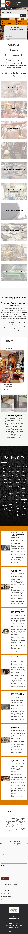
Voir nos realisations (6, 23)
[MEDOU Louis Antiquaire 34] (3, 3)
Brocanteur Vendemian (12, 817)
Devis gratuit (21, 23)
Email (2, 855)
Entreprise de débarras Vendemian (8, 823)
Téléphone (3, 860)
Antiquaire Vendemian (12, 820)
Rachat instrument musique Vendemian (8, 828)
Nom (2, 849)
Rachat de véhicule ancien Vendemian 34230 (17, 820)
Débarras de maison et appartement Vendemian (12, 826)
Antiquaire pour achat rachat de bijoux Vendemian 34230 (21, 825)
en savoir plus (14, 97)
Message (3, 865)
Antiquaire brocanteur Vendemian (8, 818)
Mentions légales (14, 927)
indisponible (18, 2)
